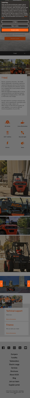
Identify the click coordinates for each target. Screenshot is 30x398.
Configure (15, 22)
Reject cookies (15, 26)
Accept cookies (15, 30)
